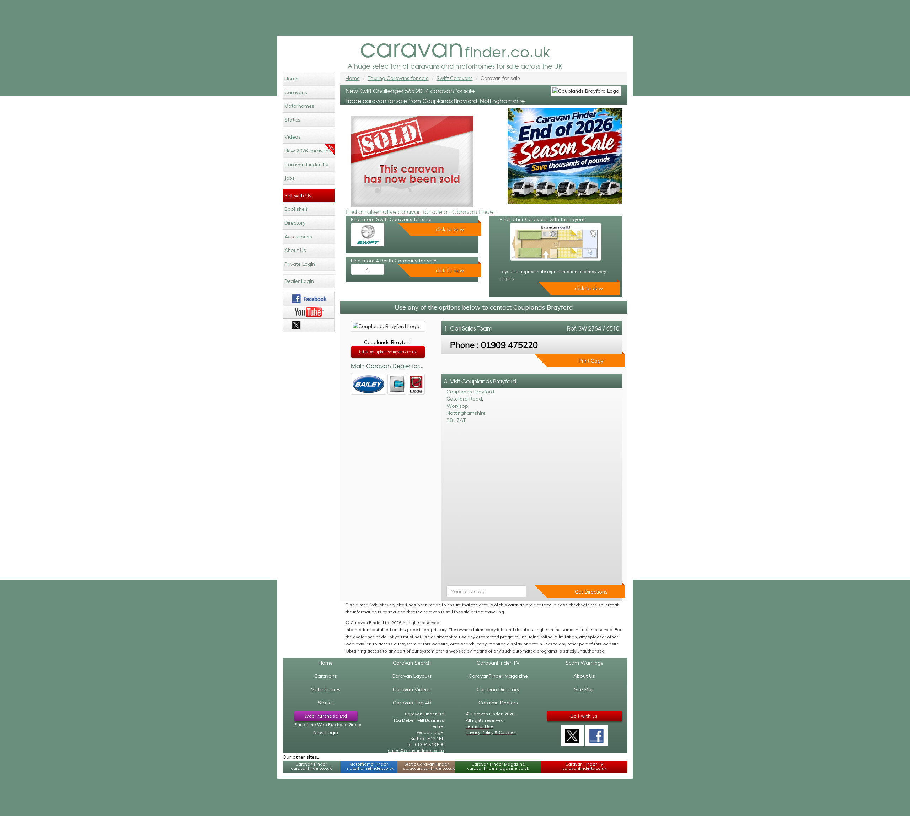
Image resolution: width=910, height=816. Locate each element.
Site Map (584, 689)
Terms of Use (479, 726)
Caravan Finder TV (306, 164)
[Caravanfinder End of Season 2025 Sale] (565, 156)
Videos (292, 137)
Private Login (299, 264)
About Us (295, 250)
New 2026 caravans (307, 150)
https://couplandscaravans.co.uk (388, 351)
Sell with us (584, 716)
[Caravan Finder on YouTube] (309, 312)
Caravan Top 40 (412, 702)
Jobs (289, 178)
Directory (294, 223)
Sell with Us (297, 195)
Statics (292, 120)
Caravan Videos (412, 689)
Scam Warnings (584, 663)
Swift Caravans (455, 78)
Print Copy (591, 361)
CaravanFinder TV (498, 663)
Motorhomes (299, 106)
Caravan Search (412, 663)
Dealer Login (299, 281)
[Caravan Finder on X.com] (572, 733)
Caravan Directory (498, 689)
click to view (450, 229)
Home (291, 78)
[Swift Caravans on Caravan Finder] (368, 234)
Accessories (298, 236)
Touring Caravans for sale (398, 78)
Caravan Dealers (498, 702)
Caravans (295, 92)
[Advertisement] (455, 18)
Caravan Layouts (412, 676)
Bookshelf (295, 209)
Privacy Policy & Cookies (491, 732)
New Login (325, 732)
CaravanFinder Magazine (498, 676)
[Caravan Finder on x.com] (309, 325)
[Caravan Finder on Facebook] (309, 298)
